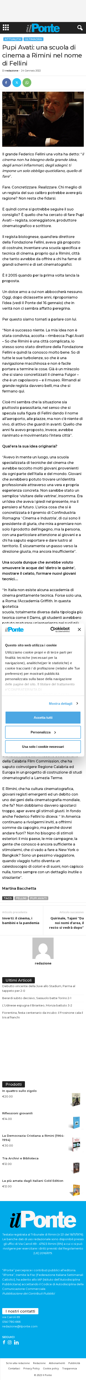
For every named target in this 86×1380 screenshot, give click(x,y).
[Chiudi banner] (79, 629)
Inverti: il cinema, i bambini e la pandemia (20, 920)
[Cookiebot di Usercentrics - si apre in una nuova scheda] (52, 629)
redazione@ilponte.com (19, 1326)
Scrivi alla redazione (18, 1363)
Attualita (13, 39)
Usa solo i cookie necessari (43, 746)
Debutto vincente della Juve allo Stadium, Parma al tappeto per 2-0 (38, 988)
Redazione (39, 1363)
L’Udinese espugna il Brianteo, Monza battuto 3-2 (37, 1005)
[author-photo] (43, 948)
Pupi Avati (38, 898)
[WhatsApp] (26, 82)
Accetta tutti (43, 717)
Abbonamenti (57, 1363)
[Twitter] (16, 82)
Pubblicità (74, 1363)
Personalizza (40, 732)
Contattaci (14, 1368)
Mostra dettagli (61, 703)
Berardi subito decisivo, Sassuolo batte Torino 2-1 (36, 998)
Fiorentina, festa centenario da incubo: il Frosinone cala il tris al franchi (42, 1015)
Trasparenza (69, 1368)
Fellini (21, 898)
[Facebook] (6, 82)
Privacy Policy (31, 1368)
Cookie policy (51, 1368)
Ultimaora (33, 39)
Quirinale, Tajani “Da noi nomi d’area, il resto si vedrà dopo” (66, 923)
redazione (11, 70)
